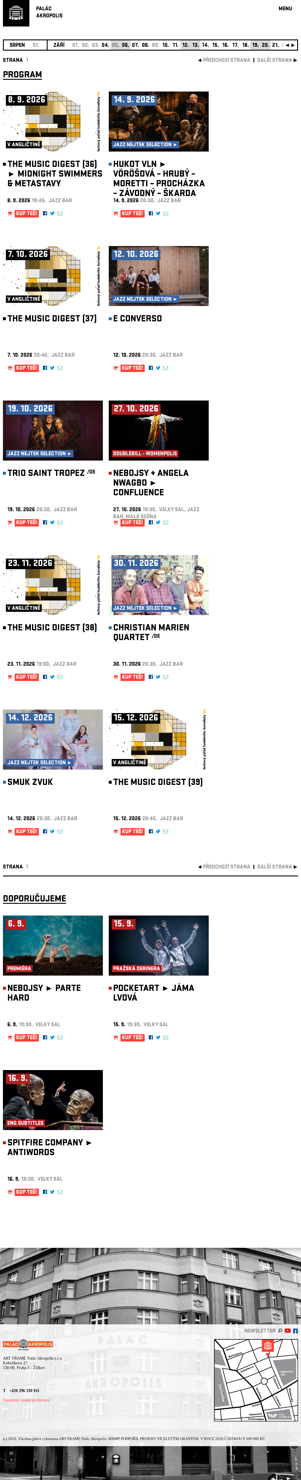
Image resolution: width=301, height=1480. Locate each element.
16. (225, 45)
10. (165, 45)
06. (125, 45)
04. (105, 45)
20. (265, 45)
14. (205, 45)
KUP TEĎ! (26, 214)
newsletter (260, 1331)
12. (185, 45)
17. (235, 45)
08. (145, 45)
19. (255, 45)
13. (195, 45)
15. (215, 45)
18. (245, 45)
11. (176, 45)
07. (135, 45)
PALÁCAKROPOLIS (49, 13)
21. (275, 45)
